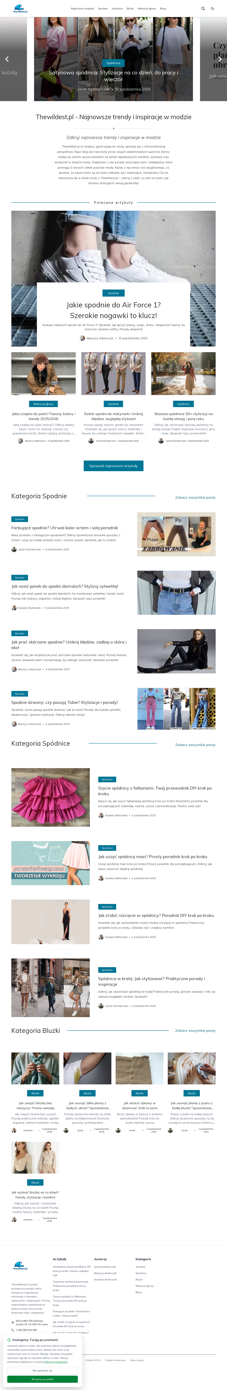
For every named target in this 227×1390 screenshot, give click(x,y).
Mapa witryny (137, 1360)
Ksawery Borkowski (105, 1279)
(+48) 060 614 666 (26, 1330)
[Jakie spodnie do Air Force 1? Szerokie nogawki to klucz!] (113, 279)
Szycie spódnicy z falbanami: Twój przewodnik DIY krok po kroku (70, 1301)
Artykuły (60, 1259)
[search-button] (203, 8)
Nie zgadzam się (42, 1370)
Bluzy (163, 8)
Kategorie (143, 1259)
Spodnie (103, 8)
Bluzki (130, 8)
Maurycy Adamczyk (105, 1273)
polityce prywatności (55, 1361)
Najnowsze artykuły (82, 8)
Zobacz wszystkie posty (195, 497)
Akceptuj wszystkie (43, 1379)
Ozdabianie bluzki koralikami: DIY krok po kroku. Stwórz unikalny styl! (72, 1271)
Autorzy (100, 1259)
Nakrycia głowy (147, 8)
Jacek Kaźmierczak (105, 1266)
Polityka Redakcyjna (115, 1360)
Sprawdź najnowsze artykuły (113, 466)
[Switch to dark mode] (212, 8)
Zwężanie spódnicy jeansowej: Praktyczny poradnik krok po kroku (70, 1286)
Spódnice (117, 8)
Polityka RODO (93, 1360)
